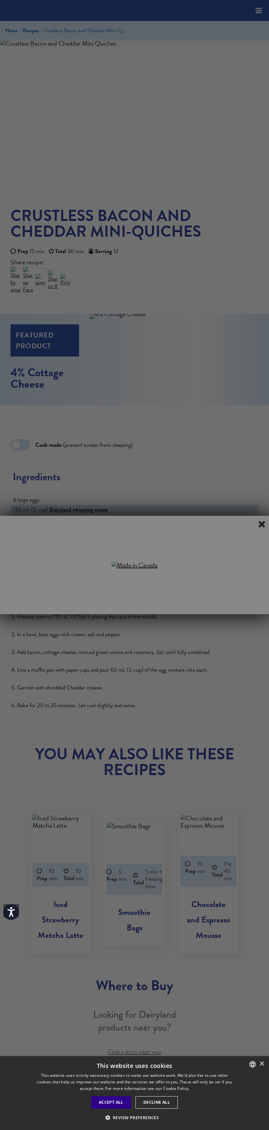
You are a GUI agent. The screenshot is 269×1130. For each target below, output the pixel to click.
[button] (134, 1118)
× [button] (261, 1063)
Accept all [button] (111, 1102)
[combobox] (252, 1064)
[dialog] (134, 1093)
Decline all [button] (156, 1102)
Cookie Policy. (176, 1088)
